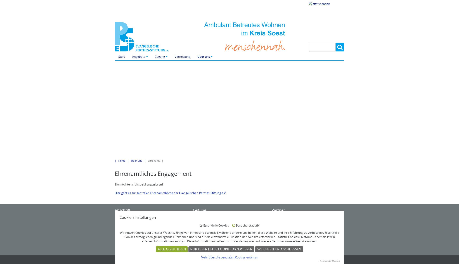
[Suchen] (340, 47)
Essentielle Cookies (216, 225)
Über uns (205, 57)
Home (121, 160)
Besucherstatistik (247, 225)
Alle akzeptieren (172, 249)
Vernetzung (182, 57)
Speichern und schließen (279, 249)
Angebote (140, 57)
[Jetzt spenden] (326, 19)
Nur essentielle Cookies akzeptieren (221, 249)
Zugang (161, 57)
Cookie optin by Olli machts (330, 261)
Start (121, 57)
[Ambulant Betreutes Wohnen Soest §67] (151, 36)
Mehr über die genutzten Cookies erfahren (229, 257)
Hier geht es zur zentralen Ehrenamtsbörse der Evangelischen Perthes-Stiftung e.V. (170, 193)
